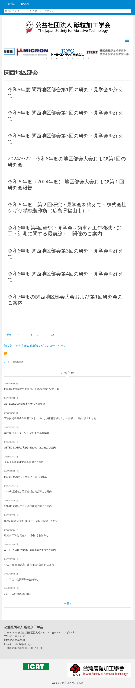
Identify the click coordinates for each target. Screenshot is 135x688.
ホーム (6, 362)
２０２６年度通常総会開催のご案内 (24, 462)
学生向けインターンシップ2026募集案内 (26, 433)
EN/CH (25, 3)
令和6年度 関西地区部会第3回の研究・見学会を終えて (65, 253)
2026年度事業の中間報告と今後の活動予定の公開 (31, 389)
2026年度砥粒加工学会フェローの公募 (25, 476)
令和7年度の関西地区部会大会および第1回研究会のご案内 (65, 299)
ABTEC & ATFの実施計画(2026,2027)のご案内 (30, 550)
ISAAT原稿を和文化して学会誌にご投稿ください (31, 520)
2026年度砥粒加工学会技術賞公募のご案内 (28, 506)
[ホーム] (67, 27)
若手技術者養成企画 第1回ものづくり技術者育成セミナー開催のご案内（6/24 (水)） (50, 418)
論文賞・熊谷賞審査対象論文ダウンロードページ (35, 346)
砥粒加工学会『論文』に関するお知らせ (26, 535)
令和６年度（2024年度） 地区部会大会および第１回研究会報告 (66, 184)
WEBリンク (58, 682)
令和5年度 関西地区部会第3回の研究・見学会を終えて (65, 138)
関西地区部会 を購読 (5, 353)
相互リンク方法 (75, 682)
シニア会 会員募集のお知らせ (21, 579)
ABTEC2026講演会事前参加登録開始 (24, 403)
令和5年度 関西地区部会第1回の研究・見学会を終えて (65, 92)
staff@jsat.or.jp (23, 644)
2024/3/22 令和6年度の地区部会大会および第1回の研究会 (67, 161)
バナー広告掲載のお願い (17, 594)
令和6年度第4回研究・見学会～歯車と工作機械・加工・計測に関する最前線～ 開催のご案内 (65, 230)
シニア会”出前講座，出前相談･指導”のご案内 (29, 564)
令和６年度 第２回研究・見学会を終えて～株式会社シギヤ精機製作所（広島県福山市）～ (67, 207)
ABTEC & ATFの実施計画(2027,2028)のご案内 (30, 447)
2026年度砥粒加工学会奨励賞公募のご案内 (28, 491)
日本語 (11, 3)
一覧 (66, 603)
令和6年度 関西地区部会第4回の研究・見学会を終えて (65, 276)
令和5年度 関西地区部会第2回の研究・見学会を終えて (65, 115)
